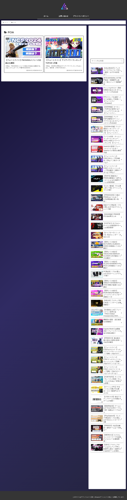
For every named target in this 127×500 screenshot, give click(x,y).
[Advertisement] (107, 41)
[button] (122, 61)
